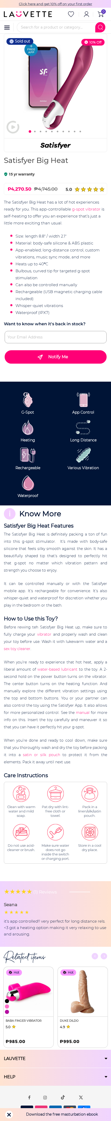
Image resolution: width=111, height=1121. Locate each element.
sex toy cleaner (17, 648)
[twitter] (81, 1097)
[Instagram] (45, 1097)
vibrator (44, 634)
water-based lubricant (57, 669)
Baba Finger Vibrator (24, 1020)
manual (83, 712)
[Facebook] (29, 1097)
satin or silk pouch (41, 754)
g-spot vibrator (86, 209)
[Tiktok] (63, 1097)
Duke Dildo (69, 1020)
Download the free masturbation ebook (62, 1114)
